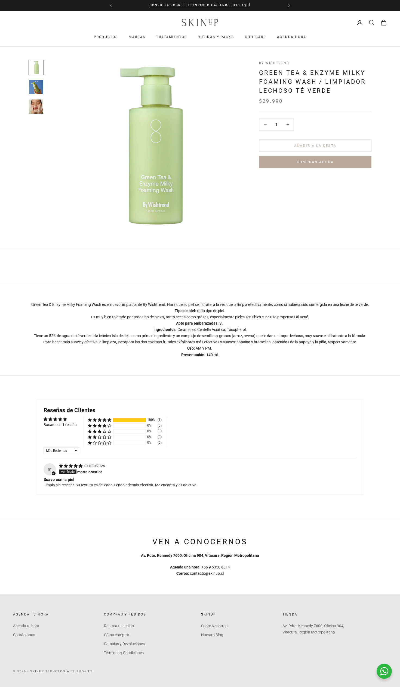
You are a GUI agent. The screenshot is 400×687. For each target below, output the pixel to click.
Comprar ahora (315, 162)
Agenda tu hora (26, 626)
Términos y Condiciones (124, 653)
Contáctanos (24, 635)
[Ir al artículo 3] (36, 106)
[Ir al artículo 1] (36, 67)
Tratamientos (171, 37)
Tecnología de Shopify (69, 671)
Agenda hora (291, 37)
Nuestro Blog (212, 635)
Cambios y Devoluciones (124, 644)
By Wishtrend (274, 63)
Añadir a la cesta (315, 145)
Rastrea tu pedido (119, 626)
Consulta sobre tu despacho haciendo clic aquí (200, 5)
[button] (99, 420)
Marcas (137, 37)
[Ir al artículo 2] (36, 87)
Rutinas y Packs (216, 37)
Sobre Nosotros (214, 626)
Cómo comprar (116, 635)
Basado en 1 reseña (60, 424)
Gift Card (255, 37)
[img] (71, 466)
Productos (106, 37)
